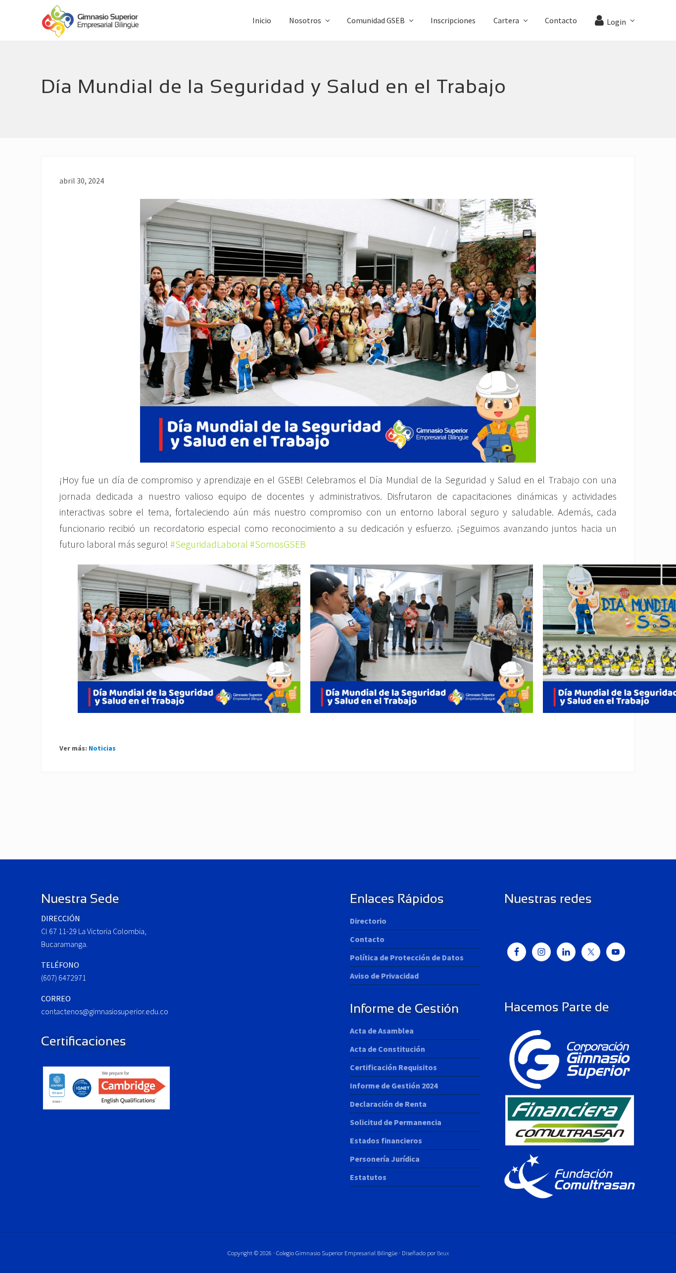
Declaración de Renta (388, 1104)
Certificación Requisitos (393, 1067)
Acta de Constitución (387, 1049)
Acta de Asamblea (382, 1031)
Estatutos (368, 1177)
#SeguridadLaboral (209, 544)
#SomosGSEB (278, 544)
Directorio (368, 921)
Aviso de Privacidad (384, 976)
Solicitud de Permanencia (395, 1122)
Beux (443, 1253)
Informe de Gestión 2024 (393, 1085)
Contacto (367, 939)
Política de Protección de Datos (407, 957)
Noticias (102, 748)
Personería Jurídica (385, 1159)
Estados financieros (386, 1140)
